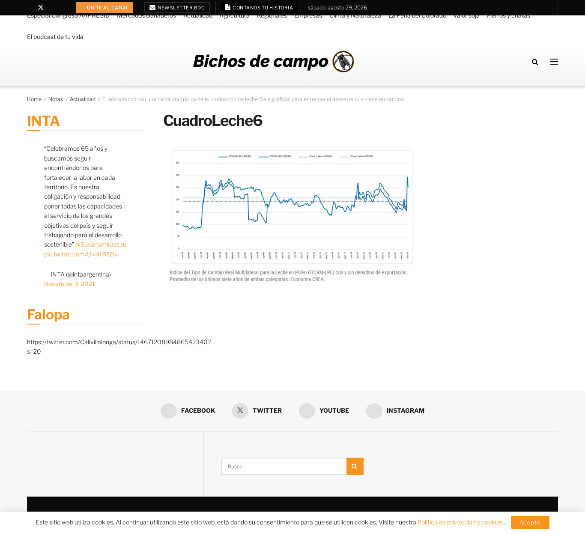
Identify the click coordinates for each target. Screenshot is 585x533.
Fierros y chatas (508, 15)
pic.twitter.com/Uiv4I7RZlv (81, 254)
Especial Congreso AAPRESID (68, 15)
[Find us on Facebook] (29, 7)
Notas (55, 99)
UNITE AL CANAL (107, 8)
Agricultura (234, 15)
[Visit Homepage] (273, 61)
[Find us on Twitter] (41, 7)
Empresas (308, 15)
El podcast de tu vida (55, 36)
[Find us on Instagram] (62, 7)
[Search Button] (535, 61)
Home (34, 99)
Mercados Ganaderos (146, 15)
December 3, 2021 (69, 283)
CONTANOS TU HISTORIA (262, 8)
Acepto (530, 522)
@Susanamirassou (100, 244)
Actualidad (197, 15)
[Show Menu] (554, 62)
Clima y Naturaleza (355, 15)
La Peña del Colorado (417, 15)
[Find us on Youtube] (52, 7)
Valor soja (466, 15)
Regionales (272, 15)
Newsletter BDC (181, 8)
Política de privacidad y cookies (461, 522)
